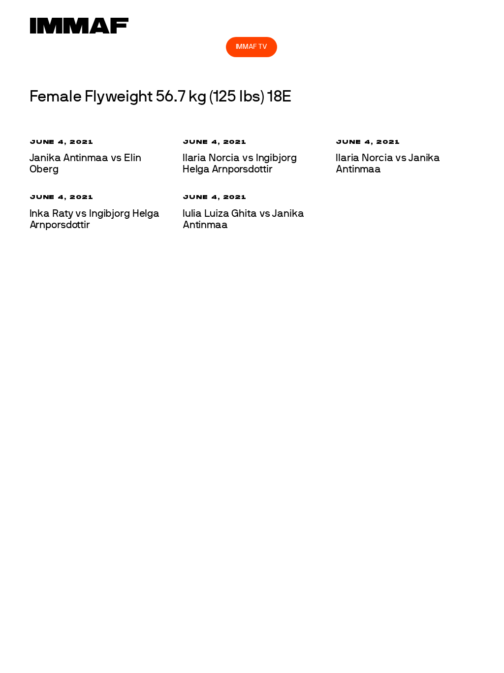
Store (209, 46)
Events (187, 25)
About (238, 25)
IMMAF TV (251, 46)
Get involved (299, 25)
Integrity (156, 46)
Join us (362, 25)
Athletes (418, 25)
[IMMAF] (79, 26)
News (152, 25)
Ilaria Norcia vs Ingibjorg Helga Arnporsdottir (240, 163)
